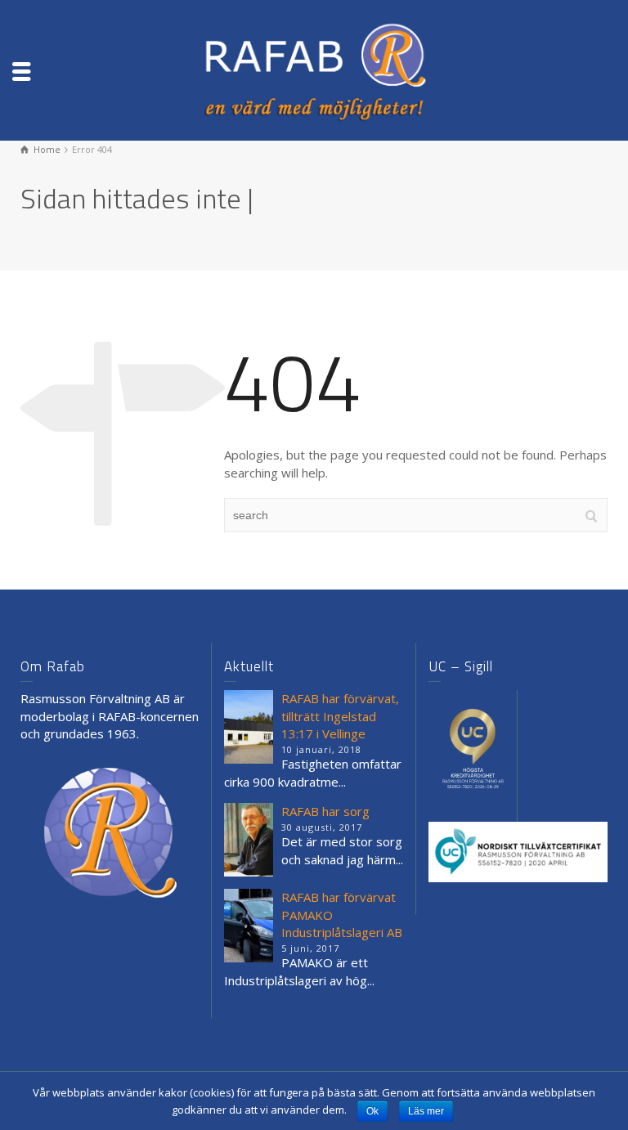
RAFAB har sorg (325, 811)
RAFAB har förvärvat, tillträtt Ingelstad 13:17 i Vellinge (340, 716)
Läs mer (426, 1111)
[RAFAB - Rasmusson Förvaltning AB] (314, 69)
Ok (372, 1111)
